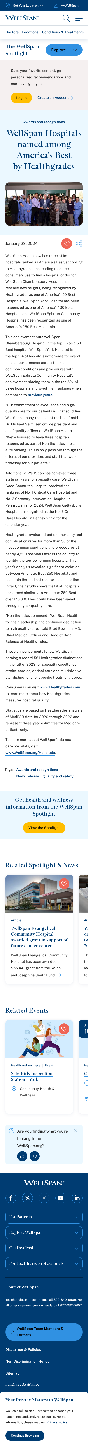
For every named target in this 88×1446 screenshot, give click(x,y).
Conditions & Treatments (63, 32)
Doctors (12, 32)
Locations (30, 32)
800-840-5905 (64, 1299)
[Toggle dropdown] (64, 50)
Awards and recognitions (44, 122)
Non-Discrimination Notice (27, 1361)
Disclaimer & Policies (23, 1349)
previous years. (40, 395)
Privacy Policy (57, 1422)
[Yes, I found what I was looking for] (22, 1156)
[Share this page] (79, 243)
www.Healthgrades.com (60, 687)
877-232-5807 (71, 1305)
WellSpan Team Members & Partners (40, 1332)
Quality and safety (58, 776)
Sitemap (12, 1373)
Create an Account (53, 97)
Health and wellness (25, 1065)
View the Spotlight (44, 828)
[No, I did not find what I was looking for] (35, 1156)
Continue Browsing (25, 1435)
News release (27, 776)
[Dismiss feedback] (76, 1131)
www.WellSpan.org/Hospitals (30, 753)
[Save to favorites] (66, 243)
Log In (21, 98)
